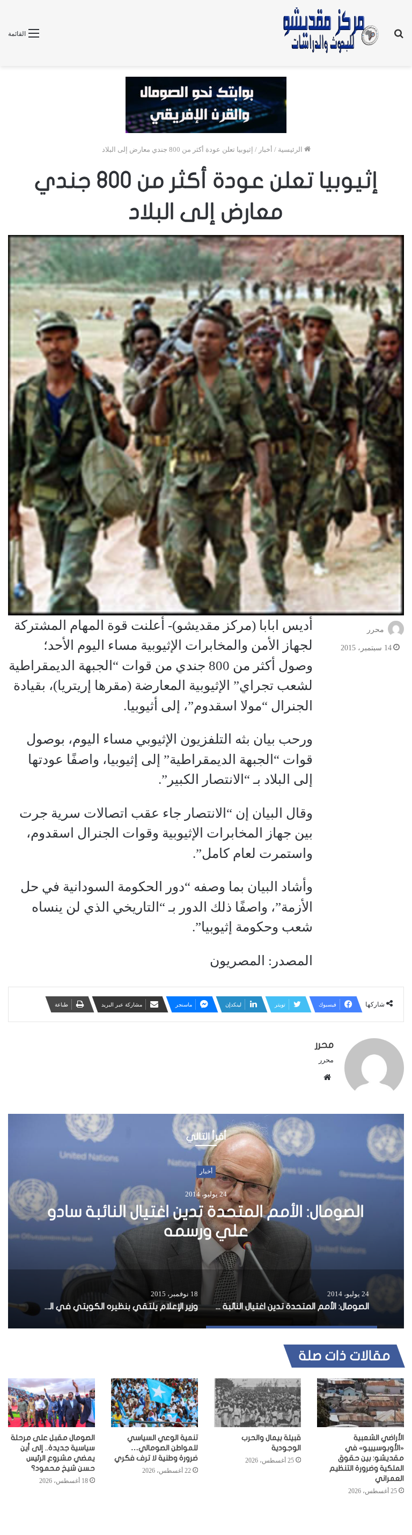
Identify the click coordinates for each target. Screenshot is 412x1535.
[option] (206, 1221)
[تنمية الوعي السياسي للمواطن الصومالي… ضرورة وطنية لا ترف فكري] (154, 1402)
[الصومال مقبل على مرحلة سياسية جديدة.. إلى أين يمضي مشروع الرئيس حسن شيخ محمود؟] (51, 1402)
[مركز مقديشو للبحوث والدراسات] (330, 33)
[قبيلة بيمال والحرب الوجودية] (257, 1402)
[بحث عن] (398, 37)
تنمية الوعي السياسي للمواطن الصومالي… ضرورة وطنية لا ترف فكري (156, 1448)
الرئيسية (291, 149)
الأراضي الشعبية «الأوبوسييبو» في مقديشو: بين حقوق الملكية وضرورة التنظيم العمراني (366, 1458)
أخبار (266, 149)
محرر (375, 629)
